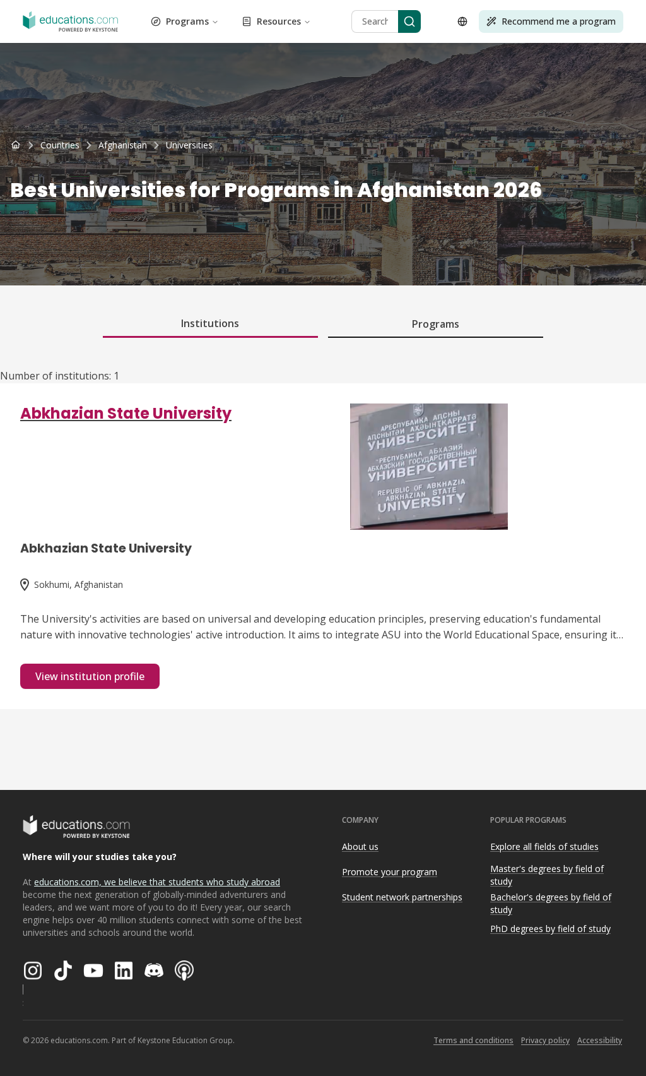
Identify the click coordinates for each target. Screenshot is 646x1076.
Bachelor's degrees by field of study (550, 903)
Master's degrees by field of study (547, 875)
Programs (187, 21)
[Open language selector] (462, 21)
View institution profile (89, 676)
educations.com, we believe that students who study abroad (157, 882)
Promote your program (389, 872)
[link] (189, 145)
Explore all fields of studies (544, 846)
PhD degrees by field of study (550, 929)
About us (360, 846)
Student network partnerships (402, 897)
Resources (279, 21)
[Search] (409, 21)
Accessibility (599, 1040)
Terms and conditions (473, 1040)
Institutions (210, 323)
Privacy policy (545, 1040)
